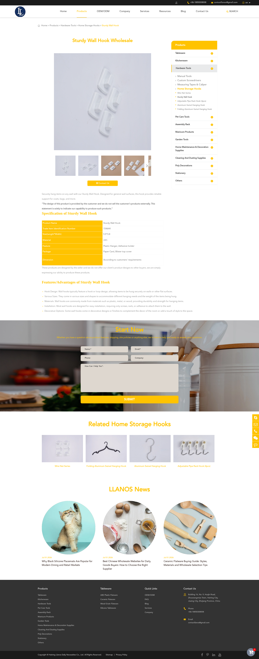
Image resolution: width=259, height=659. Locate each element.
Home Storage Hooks (89, 26)
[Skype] (255, 417)
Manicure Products (184, 132)
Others (178, 181)
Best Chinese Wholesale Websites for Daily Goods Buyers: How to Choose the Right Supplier (127, 565)
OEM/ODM (103, 11)
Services (144, 11)
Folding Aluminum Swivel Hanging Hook (194, 109)
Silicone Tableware (108, 608)
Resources (165, 11)
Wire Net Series (184, 93)
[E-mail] (255, 424)
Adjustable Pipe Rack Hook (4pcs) (191, 101)
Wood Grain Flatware (109, 604)
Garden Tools (181, 140)
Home (63, 11)
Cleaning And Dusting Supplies (190, 158)
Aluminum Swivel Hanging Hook (191, 105)
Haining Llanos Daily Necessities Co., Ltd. (66, 655)
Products (82, 11)
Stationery (180, 173)
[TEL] (255, 431)
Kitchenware (181, 61)
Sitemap (109, 655)
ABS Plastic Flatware (109, 595)
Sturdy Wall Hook (110, 26)
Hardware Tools (68, 26)
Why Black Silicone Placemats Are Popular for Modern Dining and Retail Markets (67, 563)
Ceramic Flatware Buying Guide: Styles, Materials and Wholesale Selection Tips (185, 563)
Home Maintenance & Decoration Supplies (191, 149)
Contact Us (202, 11)
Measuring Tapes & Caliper (192, 84)
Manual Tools (184, 76)
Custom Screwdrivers (189, 80)
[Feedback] (255, 444)
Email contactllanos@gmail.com (198, 621)
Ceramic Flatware (107, 599)
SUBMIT (129, 399)
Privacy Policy (121, 655)
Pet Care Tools (182, 117)
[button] (147, 166)
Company (125, 11)
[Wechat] (255, 438)
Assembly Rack (182, 124)
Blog (183, 11)
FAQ (147, 599)
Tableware (180, 53)
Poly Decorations (183, 166)
